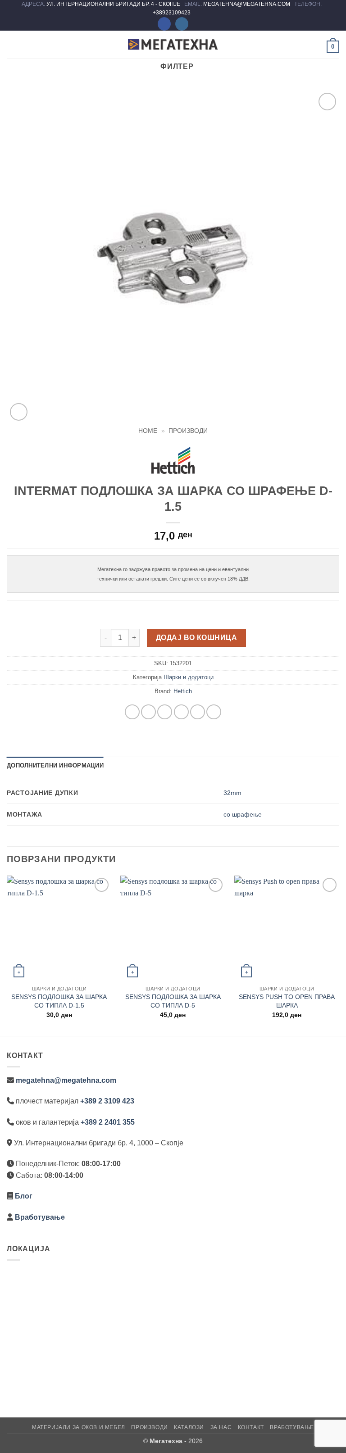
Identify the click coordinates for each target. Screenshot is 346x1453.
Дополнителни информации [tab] (55, 765)
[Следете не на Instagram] (181, 24)
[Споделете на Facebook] (148, 711)
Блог (23, 1196)
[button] (12, 45)
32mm (232, 792)
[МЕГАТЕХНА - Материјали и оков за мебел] (173, 44)
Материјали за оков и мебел (78, 1427)
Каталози (189, 1427)
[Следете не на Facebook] (164, 24)
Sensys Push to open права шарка (287, 1001)
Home (147, 430)
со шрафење (242, 814)
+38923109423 (172, 12)
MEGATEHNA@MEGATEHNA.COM (247, 4)
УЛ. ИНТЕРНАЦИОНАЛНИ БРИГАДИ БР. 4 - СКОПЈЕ (114, 4)
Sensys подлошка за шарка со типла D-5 (173, 1001)
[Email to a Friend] (181, 711)
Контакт (251, 1427)
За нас (221, 1427)
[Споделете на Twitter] (164, 711)
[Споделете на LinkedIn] (213, 711)
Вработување (40, 1217)
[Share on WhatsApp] (132, 711)
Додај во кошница (196, 637)
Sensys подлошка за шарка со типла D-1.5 (59, 1001)
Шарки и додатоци (189, 677)
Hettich (182, 691)
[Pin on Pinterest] (197, 711)
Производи (188, 430)
